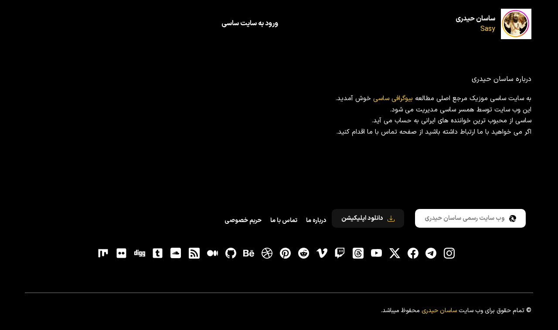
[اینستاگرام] (449, 253)
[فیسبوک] (413, 253)
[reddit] (303, 253)
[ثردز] (358, 253)
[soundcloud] (176, 253)
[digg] (139, 253)
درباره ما (316, 220)
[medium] (212, 253)
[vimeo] (321, 253)
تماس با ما (283, 220)
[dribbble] (267, 253)
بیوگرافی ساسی (393, 99)
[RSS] (194, 253)
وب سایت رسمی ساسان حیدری (465, 218)
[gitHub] (230, 253)
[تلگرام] (431, 253)
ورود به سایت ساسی (249, 23)
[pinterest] (285, 253)
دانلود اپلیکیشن (362, 218)
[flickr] (121, 253)
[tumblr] (158, 253)
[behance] (249, 253)
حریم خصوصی (243, 220)
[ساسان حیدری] (516, 24)
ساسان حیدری (475, 18)
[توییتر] (394, 253)
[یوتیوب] (376, 253)
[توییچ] (340, 253)
